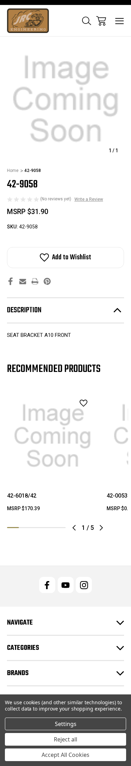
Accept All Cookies (65, 755)
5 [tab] (60, 527)
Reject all (65, 739)
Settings (66, 724)
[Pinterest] (47, 281)
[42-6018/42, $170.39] (52, 436)
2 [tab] (25, 527)
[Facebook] (10, 281)
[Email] (22, 281)
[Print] (34, 281)
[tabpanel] (52, 454)
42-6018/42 (21, 495)
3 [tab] (36, 527)
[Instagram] (84, 585)
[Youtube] (66, 585)
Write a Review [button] (88, 199)
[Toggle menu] (119, 21)
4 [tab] (48, 527)
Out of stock (52, 472)
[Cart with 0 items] (101, 21)
